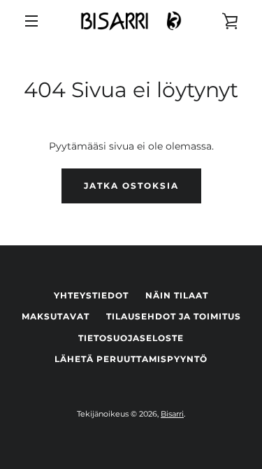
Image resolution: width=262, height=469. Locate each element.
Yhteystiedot (91, 295)
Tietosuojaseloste (131, 338)
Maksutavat (55, 316)
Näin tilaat (176, 295)
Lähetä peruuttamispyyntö (131, 359)
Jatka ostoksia (131, 185)
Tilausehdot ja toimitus (173, 316)
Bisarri (172, 414)
